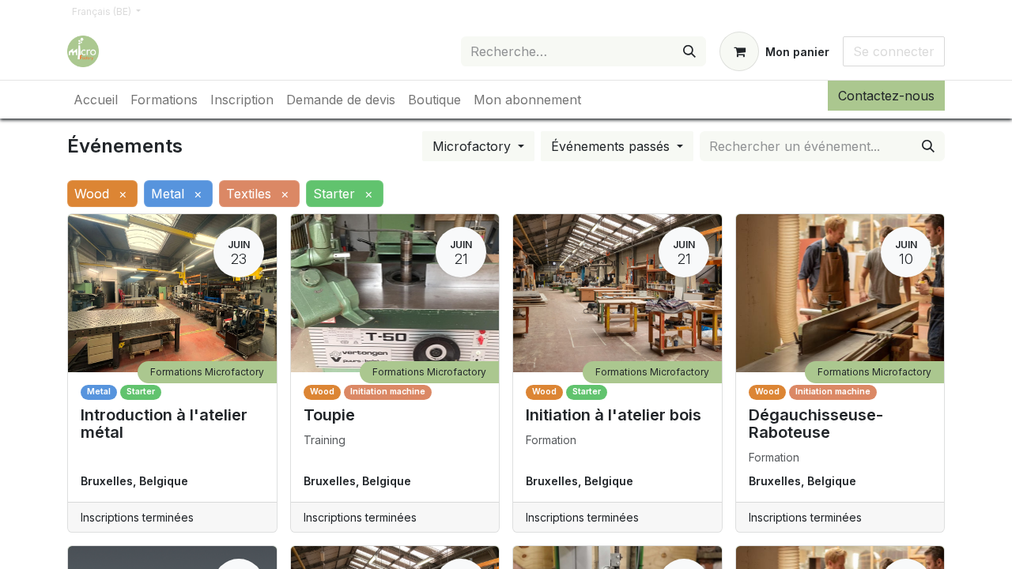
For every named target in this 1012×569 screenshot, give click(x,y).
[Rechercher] (689, 51)
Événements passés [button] (612, 146)
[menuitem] (95, 99)
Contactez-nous (886, 96)
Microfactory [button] (473, 146)
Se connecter (894, 51)
